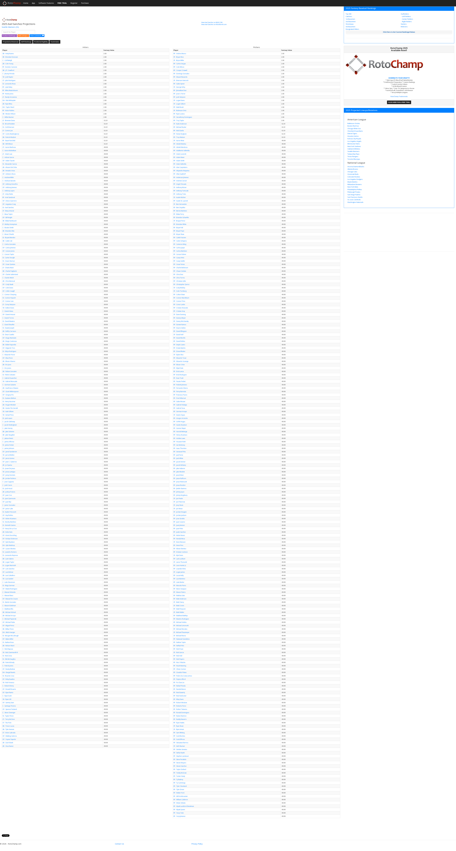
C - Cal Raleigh (7, 60)
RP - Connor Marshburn (181, 298)
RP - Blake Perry (178, 214)
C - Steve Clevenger (8, 713)
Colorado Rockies (353, 177)
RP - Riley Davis (178, 699)
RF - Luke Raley (7, 87)
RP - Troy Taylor (178, 120)
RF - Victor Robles (8, 110)
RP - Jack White (178, 458)
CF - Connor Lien (8, 301)
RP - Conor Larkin (179, 304)
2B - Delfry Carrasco (9, 331)
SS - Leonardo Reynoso (10, 555)
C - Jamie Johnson (8, 448)
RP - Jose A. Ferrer (179, 94)
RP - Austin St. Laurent (180, 201)
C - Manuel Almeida (8, 592)
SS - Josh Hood (7, 488)
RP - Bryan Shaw (178, 234)
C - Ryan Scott (7, 696)
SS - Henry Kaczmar (8, 401)
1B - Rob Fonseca (8, 682)
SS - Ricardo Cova (8, 676)
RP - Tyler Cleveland (180, 786)
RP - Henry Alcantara (180, 435)
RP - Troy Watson (179, 137)
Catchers (349, 16)
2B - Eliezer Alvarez (8, 361)
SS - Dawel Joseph (8, 328)
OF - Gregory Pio (8, 395)
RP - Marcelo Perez (179, 585)
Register (74, 3)
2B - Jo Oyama (7, 465)
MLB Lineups (23, 35)
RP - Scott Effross (179, 739)
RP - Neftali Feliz (178, 646)
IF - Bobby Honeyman (9, 224)
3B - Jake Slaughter (8, 435)
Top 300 (348, 14)
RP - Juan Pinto (178, 529)
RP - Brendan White (179, 224)
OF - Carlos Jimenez (9, 248)
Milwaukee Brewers (354, 184)
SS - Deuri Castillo (8, 335)
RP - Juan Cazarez (179, 522)
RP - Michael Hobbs (179, 622)
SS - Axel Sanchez (8, 207)
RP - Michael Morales (180, 629)
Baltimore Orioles (353, 123)
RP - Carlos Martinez (180, 251)
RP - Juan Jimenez (179, 525)
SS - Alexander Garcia (9, 164)
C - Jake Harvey (7, 428)
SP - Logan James (179, 572)
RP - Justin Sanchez (179, 532)
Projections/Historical (10, 42)
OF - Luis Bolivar (7, 572)
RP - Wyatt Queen (179, 810)
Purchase (85, 3)
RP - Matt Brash (178, 107)
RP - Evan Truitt (178, 378)
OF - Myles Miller (7, 639)
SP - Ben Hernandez (180, 204)
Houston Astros (353, 136)
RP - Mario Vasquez (179, 589)
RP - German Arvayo (180, 411)
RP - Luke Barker (178, 582)
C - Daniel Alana (7, 311)
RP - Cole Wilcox (178, 67)
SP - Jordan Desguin (180, 512)
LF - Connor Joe (7, 131)
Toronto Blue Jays (353, 159)
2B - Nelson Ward (8, 646)
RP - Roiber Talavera (180, 709)
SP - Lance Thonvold (180, 562)
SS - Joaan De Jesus (8, 468)
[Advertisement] (45, 11)
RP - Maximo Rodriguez (181, 619)
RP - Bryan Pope (178, 231)
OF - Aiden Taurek (8, 161)
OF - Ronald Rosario (9, 689)
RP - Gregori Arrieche (180, 418)
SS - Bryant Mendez (8, 238)
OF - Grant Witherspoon (10, 391)
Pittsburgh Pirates (353, 192)
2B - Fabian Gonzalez (9, 371)
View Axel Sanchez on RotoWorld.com (214, 24)
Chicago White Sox (354, 128)
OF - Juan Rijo (6, 502)
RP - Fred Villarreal (179, 398)
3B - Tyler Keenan (8, 729)
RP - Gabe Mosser (179, 401)
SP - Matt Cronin (178, 606)
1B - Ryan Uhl (6, 699)
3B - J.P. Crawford (8, 70)
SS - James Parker (8, 445)
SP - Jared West (178, 475)
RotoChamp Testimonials (399, 96)
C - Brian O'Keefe (8, 234)
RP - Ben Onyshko (179, 207)
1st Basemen (350, 19)
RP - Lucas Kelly (178, 575)
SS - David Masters (8, 321)
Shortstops (350, 24)
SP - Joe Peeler (178, 498)
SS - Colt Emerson (8, 127)
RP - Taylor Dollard (179, 769)
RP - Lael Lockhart (179, 559)
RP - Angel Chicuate (179, 184)
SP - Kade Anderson (180, 124)
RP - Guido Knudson (180, 425)
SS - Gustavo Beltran (9, 398)
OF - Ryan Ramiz (7, 692)
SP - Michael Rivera (179, 636)
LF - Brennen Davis (8, 120)
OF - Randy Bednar (8, 669)
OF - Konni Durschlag (9, 535)
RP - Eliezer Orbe (179, 365)
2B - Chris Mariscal (8, 281)
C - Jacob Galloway (8, 422)
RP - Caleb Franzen (179, 238)
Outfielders (405, 14)
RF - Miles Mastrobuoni (10, 90)
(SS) (17, 27)
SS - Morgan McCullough (10, 636)
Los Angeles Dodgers (355, 179)
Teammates (55, 42)
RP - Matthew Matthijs (180, 616)
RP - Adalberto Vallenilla (181, 151)
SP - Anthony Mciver (180, 187)
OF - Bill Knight (7, 217)
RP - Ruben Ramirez (179, 716)
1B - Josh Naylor (7, 77)
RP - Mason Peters (179, 592)
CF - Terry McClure (8, 719)
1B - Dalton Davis (8, 308)
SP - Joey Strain (178, 505)
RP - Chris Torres (179, 278)
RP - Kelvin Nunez (179, 535)
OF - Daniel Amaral (8, 314)
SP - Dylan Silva (178, 355)
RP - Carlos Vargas (179, 64)
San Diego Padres (353, 195)
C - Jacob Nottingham (9, 425)
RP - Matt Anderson (179, 599)
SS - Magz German (8, 585)
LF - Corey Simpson (8, 304)
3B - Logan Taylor (8, 562)
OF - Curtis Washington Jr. (10, 134)
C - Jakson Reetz (7, 438)
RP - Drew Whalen (179, 351)
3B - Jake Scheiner (8, 432)
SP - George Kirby (179, 87)
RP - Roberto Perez (179, 706)
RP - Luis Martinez (179, 579)
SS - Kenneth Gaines (9, 525)
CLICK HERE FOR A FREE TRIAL (399, 102)
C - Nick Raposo (7, 649)
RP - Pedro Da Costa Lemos (182, 676)
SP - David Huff (178, 335)
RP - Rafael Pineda (179, 686)
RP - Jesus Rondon (179, 485)
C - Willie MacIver (8, 117)
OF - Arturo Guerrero (9, 201)
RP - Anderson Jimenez (181, 177)
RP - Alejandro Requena (181, 171)
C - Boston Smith (8, 228)
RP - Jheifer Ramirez (179, 488)
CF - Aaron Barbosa (9, 147)
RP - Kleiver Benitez (179, 549)
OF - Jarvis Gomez (8, 458)
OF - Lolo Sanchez (8, 569)
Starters (404, 24)
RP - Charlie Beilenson (180, 268)
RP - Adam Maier (179, 157)
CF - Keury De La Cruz (9, 529)
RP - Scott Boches (179, 736)
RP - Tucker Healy (179, 776)
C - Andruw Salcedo (9, 181)
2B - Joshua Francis (8, 492)
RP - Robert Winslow (180, 703)
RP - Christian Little (179, 281)
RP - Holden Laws (179, 438)
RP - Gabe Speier (179, 84)
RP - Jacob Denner (179, 462)
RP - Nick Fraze (178, 649)
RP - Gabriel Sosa (179, 408)
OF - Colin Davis (7, 288)
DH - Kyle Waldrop (8, 545)
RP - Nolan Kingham (180, 134)
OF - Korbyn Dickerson (10, 539)
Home (25, 3)
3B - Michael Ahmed (9, 612)
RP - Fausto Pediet (179, 381)
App (33, 3)
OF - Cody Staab (7, 284)
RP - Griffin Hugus (179, 422)
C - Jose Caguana (8, 482)
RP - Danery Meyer (179, 318)
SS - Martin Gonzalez (9, 602)
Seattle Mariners (8, 27)
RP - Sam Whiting (179, 733)
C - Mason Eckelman (9, 606)
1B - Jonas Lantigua (8, 472)
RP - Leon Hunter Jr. (179, 565)
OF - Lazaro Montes (9, 549)
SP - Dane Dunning (179, 314)
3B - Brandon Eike (8, 231)
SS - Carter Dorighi (8, 258)
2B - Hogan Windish (9, 405)
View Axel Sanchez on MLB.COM (211, 22)
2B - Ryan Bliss (7, 104)
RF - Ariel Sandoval (8, 197)
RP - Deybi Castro (179, 345)
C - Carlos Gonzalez (9, 244)
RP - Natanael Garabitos (181, 639)
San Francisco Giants (355, 197)
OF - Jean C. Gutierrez (9, 462)
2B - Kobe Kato (7, 532)
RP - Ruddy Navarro (180, 719)
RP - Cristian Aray (179, 311)
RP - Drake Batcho (179, 348)
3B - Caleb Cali (7, 241)
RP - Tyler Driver (178, 789)
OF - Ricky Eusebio (8, 679)
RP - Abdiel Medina (179, 144)
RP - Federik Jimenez (180, 385)
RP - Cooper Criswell (180, 70)
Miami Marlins (352, 182)
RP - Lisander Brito (179, 569)
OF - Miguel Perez (8, 626)
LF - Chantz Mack (8, 268)
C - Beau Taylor (7, 214)
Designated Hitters (352, 29)
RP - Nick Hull (177, 656)
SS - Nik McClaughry (8, 659)
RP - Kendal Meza (179, 539)
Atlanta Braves (352, 169)
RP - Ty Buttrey (178, 779)
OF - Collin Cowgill (8, 291)
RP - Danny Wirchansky (181, 321)
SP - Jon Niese (178, 509)
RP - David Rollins (179, 341)
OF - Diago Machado (9, 338)
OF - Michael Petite (8, 622)
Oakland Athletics (353, 149)
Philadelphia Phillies (354, 189)
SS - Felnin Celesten (8, 375)
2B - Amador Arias (8, 171)
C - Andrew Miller (8, 177)
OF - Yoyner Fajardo (9, 739)
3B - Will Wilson (7, 144)
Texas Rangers (352, 156)
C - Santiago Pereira (9, 706)
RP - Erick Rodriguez (180, 375)
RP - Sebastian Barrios (180, 743)
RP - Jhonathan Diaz (179, 90)
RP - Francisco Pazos (180, 395)
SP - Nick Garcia (178, 652)
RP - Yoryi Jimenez (179, 816)
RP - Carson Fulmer (179, 254)
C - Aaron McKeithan (9, 151)
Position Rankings (9, 35)
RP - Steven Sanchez (180, 766)
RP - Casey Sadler (179, 261)
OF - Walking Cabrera (9, 736)
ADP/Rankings (26, 42)
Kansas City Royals (354, 139)
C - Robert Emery (8, 686)
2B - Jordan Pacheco (9, 478)
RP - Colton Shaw (179, 294)
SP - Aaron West (178, 141)
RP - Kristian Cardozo (180, 552)
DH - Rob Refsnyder (9, 100)
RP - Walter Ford (178, 793)
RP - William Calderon (180, 800)
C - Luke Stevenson (8, 582)
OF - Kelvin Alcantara (9, 519)
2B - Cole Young (7, 64)
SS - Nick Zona (7, 656)
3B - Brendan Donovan (10, 57)
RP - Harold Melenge (180, 432)
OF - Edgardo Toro (8, 348)
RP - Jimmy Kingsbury (180, 495)
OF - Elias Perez (7, 358)
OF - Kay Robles (7, 515)
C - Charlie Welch (8, 278)
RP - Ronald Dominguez (181, 713)
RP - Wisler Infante (179, 803)
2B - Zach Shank (7, 743)
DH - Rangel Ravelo (8, 672)
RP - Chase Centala (179, 271)
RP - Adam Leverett (179, 154)
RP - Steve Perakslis (179, 759)
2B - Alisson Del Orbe (9, 167)
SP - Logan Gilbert (179, 104)
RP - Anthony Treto (179, 194)
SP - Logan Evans (179, 100)
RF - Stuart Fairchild (8, 141)
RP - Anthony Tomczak (180, 191)
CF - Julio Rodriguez (8, 80)
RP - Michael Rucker (179, 127)
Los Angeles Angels (354, 141)
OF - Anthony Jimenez (9, 187)
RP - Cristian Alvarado (180, 308)
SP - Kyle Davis (178, 555)
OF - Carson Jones (8, 251)
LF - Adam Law (7, 154)
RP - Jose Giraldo (179, 519)
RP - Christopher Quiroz (181, 284)
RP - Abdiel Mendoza (180, 147)
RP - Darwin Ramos (179, 325)
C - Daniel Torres (8, 318)
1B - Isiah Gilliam (8, 411)
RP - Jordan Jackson (179, 515)
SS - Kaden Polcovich (9, 512)
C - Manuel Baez (7, 595)
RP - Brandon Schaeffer (181, 217)
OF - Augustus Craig (9, 204)
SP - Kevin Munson (179, 542)
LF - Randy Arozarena (9, 97)
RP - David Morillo (179, 338)
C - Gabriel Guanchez (9, 378)
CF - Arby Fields (7, 194)
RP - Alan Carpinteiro (180, 167)
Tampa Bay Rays (353, 154)
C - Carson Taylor (8, 254)
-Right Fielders (406, 21)
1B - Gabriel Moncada (9, 381)
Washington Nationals (355, 202)
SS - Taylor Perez (8, 716)
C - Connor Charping (9, 294)
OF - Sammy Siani (8, 703)
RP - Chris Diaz (178, 274)
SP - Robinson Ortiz (179, 110)
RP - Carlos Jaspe (179, 248)
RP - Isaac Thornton (179, 448)
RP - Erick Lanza (178, 371)
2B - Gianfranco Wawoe (10, 388)
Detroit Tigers (352, 133)
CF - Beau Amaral (8, 211)
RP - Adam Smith (178, 161)
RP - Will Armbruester (180, 796)
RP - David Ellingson (180, 331)
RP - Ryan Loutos (179, 114)
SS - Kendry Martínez (9, 522)
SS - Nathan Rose (8, 642)
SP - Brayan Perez (179, 221)
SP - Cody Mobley (179, 288)
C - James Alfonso (8, 442)
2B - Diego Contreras (9, 341)
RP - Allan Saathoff (179, 174)
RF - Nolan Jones (7, 94)
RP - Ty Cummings (179, 783)
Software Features (46, 3)
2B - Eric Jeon (6, 365)
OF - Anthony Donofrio (10, 184)
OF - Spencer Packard (9, 709)
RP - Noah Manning (179, 666)
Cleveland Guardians (355, 131)
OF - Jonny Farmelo (8, 475)
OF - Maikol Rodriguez (9, 589)
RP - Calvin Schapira (180, 241)
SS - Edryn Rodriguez (9, 351)
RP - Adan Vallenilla (179, 164)
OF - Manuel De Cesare (10, 599)
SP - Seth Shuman (179, 746)
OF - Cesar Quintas (8, 264)
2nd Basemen (351, 21)
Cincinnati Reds (353, 174)
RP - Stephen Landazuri (181, 756)
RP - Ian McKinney (179, 445)
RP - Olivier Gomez (179, 669)
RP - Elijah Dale (178, 368)
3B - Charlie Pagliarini (9, 271)
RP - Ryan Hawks (178, 723)
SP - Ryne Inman (178, 729)
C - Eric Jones (6, 368)
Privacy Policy (197, 844)
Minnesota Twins (353, 144)
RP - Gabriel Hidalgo (180, 405)
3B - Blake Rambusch (9, 221)
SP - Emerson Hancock (180, 80)
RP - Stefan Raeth (179, 753)
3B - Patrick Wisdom (9, 137)
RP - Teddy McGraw (179, 773)
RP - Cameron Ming (179, 244)
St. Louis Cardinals (354, 200)
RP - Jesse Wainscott (180, 482)
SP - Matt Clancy (178, 602)
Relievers (404, 27)
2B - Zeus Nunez (7, 746)
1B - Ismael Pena (8, 415)
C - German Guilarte (9, 385)
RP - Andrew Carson (180, 181)
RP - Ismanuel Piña (179, 452)
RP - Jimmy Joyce (178, 492)
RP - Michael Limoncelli (181, 626)
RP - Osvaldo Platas (179, 672)
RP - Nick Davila (178, 131)
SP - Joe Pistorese (179, 502)
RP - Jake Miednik (179, 472)
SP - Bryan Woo (178, 57)
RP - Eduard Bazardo (180, 77)
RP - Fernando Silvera (180, 388)
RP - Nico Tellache (179, 662)
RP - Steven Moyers (179, 763)
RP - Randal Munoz (179, 689)
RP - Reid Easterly (179, 692)
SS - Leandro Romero (9, 552)
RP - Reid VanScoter (179, 696)
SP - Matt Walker (178, 612)
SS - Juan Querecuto (9, 498)
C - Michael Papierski (9, 619)
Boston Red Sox (353, 126)
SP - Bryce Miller (178, 60)
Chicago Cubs (352, 172)
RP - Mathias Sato (179, 595)
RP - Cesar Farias (179, 264)
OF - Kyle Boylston (8, 542)
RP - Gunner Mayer (179, 428)
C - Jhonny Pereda (8, 74)
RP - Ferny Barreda (179, 391)
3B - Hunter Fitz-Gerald (10, 408)
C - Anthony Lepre (8, 191)
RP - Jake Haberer (179, 468)
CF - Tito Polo (6, 723)
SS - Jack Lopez (7, 418)
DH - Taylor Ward (8, 107)
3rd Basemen (350, 27)
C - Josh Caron (7, 485)
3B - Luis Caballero (8, 575)
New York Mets (352, 187)
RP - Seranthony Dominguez (182, 117)
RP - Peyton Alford (179, 679)
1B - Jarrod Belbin (8, 455)
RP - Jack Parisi (178, 455)
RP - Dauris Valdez (179, 328)
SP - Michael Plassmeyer (181, 632)
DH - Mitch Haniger (8, 632)
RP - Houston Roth (179, 442)
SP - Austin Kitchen (179, 197)
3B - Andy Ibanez (8, 54)
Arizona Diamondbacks (355, 166)
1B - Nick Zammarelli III (10, 652)
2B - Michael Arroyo (9, 616)
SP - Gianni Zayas (179, 415)
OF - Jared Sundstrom (9, 452)
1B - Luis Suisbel (7, 579)
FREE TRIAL (62, 3)
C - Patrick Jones (7, 666)
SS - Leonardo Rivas (9, 84)
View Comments (36, 35)
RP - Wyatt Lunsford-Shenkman (183, 806)
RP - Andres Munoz (179, 54)
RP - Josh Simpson (179, 97)
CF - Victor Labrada (8, 733)
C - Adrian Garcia (8, 157)
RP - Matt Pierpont (179, 609)
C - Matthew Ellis (7, 609)
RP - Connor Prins (179, 301)
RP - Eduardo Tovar (179, 358)
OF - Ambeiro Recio (9, 174)
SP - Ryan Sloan (178, 726)
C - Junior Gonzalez (8, 505)
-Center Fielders (407, 19)
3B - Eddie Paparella (9, 345)
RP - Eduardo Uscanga (180, 361)
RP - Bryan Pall (178, 228)
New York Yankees (354, 146)
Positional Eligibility (41, 42)
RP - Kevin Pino (178, 545)
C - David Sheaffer (8, 325)
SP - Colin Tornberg (179, 291)
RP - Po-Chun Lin (178, 682)
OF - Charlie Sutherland (10, 274)
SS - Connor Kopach (9, 298)
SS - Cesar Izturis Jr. (8, 261)
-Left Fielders (406, 16)
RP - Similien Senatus (180, 749)
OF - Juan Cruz (7, 495)
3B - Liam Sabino (8, 559)
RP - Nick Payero (178, 659)
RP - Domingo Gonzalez (181, 74)
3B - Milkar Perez (8, 629)
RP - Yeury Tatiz (178, 813)
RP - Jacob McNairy (179, 465)
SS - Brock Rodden (8, 124)
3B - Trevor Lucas (8, 726)
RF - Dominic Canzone (9, 67)
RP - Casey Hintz (178, 258)
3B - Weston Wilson (8, 114)
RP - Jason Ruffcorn (179, 478)
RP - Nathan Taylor (179, 642)
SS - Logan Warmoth (9, 565)
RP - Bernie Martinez (180, 211)
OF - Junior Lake (7, 509)
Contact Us (119, 844)
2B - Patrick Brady (8, 662)
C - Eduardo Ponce (8, 355)
